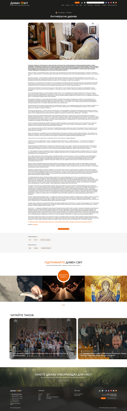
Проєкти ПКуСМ (77, 395)
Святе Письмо (90, 5)
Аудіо (39, 398)
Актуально (68, 5)
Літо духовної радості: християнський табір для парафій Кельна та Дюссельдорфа (40, 354)
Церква (36, 248)
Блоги (77, 5)
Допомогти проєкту (63, 276)
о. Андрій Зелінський (46, 248)
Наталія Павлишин (61, 12)
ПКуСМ (62, 5)
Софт (85, 5)
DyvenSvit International (112, 5)
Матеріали (104, 5)
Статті (72, 5)
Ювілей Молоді (97, 5)
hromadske (35, 224)
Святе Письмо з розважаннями (52, 396)
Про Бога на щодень (45, 239)
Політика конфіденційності (15, 407)
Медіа (81, 5)
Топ (30, 239)
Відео (39, 399)
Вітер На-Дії (48, 398)
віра (30, 248)
